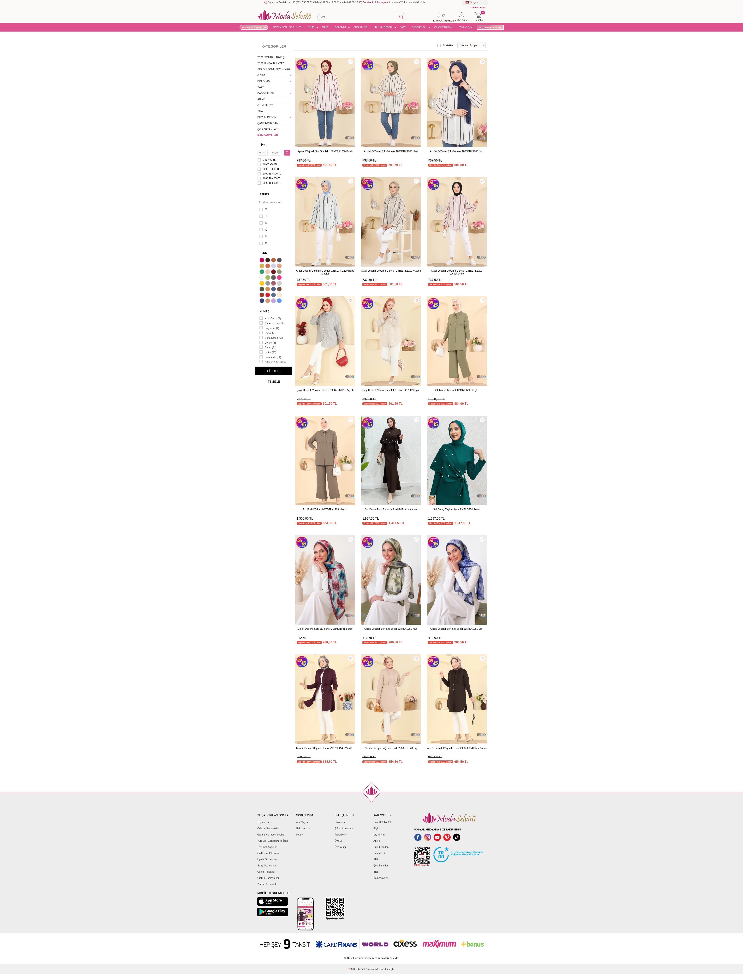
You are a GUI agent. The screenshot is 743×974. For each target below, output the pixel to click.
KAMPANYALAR (267, 135)
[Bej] (280, 266)
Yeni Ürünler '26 (382, 822)
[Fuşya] (280, 278)
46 (266, 243)
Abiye (376, 840)
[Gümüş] (280, 284)
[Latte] (268, 301)
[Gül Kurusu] (274, 284)
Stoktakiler (448, 45)
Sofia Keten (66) (274, 337)
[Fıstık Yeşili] (268, 278)
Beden (264, 194)
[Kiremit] (262, 295)
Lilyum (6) (270, 342)
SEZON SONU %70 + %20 (287, 27)
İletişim (300, 834)
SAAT (403, 27)
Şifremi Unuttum (344, 828)
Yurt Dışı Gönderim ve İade (272, 840)
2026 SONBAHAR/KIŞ (270, 57)
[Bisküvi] (268, 272)
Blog (375, 871)
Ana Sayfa (302, 822)
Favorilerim (341, 834)
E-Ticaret (360, 969)
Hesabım (340, 822)
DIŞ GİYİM (340, 27)
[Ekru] (262, 278)
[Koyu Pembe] (262, 260)
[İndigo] (274, 289)
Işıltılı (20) (270, 352)
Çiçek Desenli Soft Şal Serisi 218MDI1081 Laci (456, 628)
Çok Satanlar (380, 865)
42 (266, 229)
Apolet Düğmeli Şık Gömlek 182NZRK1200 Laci (457, 151)
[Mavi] (280, 301)
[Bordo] (274, 272)
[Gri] (268, 284)
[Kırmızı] (268, 295)
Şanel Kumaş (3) (274, 323)
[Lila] (274, 301)
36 (266, 209)
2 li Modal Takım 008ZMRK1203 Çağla (456, 390)
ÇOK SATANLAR (267, 129)
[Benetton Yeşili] (262, 272)
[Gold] (262, 284)
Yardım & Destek (266, 884)
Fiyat (263, 144)
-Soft (351, 969)
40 (266, 222)
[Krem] (280, 295)
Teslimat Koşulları (267, 847)
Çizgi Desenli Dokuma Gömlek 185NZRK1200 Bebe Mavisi (325, 272)
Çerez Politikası (266, 871)
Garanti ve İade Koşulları (271, 834)
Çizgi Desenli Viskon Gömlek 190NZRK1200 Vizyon (391, 390)
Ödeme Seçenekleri (268, 828)
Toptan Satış (264, 822)
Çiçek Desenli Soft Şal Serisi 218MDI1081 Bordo (325, 628)
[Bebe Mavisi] (274, 266)
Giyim (376, 828)
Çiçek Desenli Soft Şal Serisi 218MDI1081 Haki (391, 628)
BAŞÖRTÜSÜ (419, 27)
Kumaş (264, 311)
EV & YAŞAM (466, 27)
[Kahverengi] (280, 289)
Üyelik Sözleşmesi (267, 859)
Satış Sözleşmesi (267, 865)
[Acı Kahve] (268, 260)
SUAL (260, 111)
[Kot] (274, 295)
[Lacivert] (262, 301)
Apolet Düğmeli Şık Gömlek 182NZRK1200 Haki (391, 151)
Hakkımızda (303, 828)
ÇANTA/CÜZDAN (443, 27)
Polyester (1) (272, 328)
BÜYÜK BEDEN (383, 27)
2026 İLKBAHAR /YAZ (270, 63)
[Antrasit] (280, 260)
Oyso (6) (269, 333)
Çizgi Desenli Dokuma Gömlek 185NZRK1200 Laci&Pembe (456, 272)
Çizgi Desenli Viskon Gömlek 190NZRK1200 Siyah (325, 390)
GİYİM (311, 27)
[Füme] (274, 278)
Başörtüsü (379, 853)
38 (266, 216)
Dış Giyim (379, 834)
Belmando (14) (273, 357)
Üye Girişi (340, 847)
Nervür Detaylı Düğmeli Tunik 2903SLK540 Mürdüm (325, 748)
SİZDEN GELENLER (490, 27)
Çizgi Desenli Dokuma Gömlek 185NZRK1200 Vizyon (391, 270)
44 (266, 236)
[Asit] (262, 266)
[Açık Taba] (274, 260)
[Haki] (262, 289)
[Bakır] (268, 266)
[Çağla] (280, 272)
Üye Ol (338, 840)
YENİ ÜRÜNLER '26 (255, 27)
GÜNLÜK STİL (361, 27)
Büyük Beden (381, 847)
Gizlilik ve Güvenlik (268, 853)
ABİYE (325, 27)
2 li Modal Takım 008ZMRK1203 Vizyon (325, 509)
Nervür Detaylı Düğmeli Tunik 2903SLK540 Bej (391, 748)
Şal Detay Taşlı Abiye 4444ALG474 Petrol (456, 509)
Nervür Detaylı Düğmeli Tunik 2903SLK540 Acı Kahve (456, 748)
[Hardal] (268, 289)
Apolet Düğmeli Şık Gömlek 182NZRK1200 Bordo (325, 151)
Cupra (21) (270, 347)
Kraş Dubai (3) (273, 318)
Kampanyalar (380, 878)
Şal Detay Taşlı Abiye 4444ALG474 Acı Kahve (391, 509)
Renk (263, 252)
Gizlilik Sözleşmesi (268, 878)
